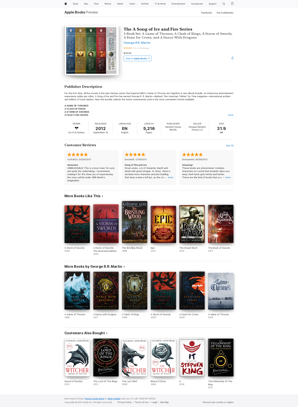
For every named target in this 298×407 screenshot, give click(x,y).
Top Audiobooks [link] (225, 12)
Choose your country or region (218, 402)
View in (136, 58)
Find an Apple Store (94, 398)
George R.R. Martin (137, 42)
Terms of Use (141, 402)
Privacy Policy (125, 402)
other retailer (114, 398)
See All (230, 145)
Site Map (164, 402)
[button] (223, 4)
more (231, 115)
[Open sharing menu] (232, 58)
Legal (154, 402)
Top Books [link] (206, 12)
